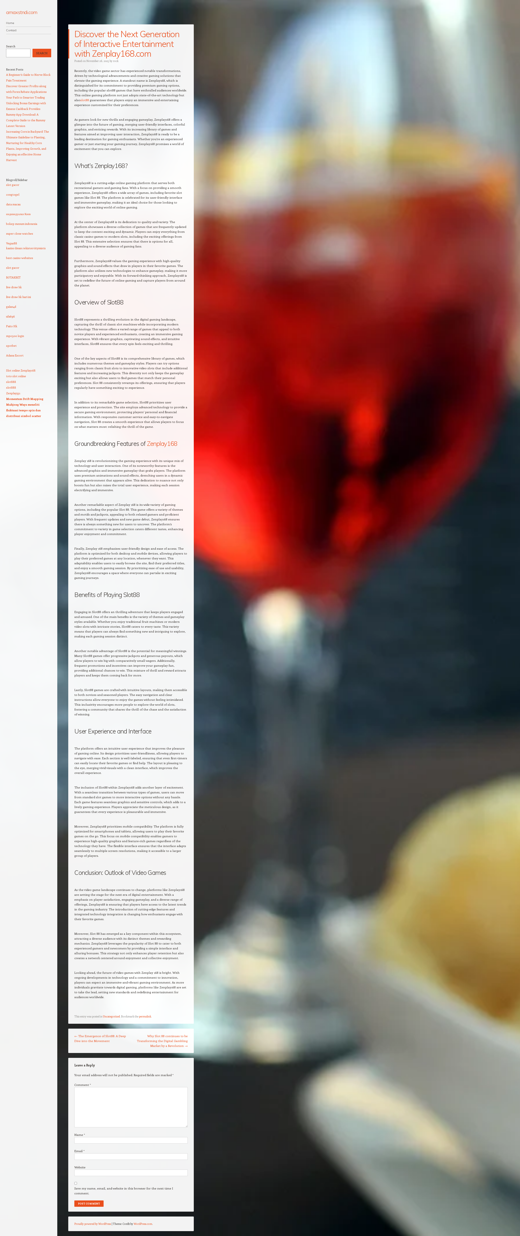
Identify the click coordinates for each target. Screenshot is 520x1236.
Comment (82, 1085)
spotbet (11, 346)
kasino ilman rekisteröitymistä (26, 248)
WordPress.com (143, 1223)
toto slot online (16, 376)
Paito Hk (11, 326)
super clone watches (19, 233)
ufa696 (10, 316)
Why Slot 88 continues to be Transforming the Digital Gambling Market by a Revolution (162, 1041)
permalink (145, 1016)
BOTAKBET (13, 277)
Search (10, 46)
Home (10, 23)
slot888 (11, 382)
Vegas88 (11, 243)
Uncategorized (111, 1016)
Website (80, 1167)
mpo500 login (15, 336)
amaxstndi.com (21, 12)
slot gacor (12, 185)
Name (79, 1135)
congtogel (12, 194)
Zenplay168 (162, 443)
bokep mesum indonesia (21, 224)
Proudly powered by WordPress (92, 1223)
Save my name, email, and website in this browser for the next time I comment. (123, 1190)
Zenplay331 (13, 393)
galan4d (11, 307)
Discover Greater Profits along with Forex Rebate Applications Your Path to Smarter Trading (26, 91)
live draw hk (14, 287)
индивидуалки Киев (18, 214)
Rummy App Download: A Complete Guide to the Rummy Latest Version (25, 120)
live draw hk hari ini (18, 297)
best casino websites (19, 258)
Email (79, 1151)
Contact (11, 30)
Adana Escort (15, 355)
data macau (13, 204)
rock (115, 61)
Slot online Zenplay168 (21, 370)
